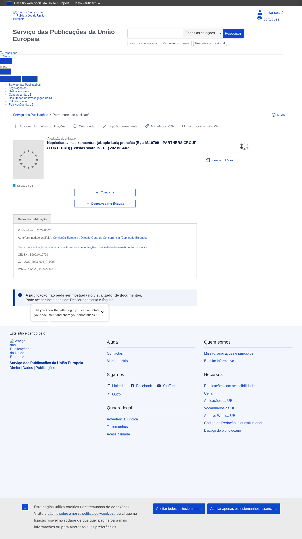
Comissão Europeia (65, 237)
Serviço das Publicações (25, 84)
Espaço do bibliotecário (222, 430)
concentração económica (43, 247)
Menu (6, 56)
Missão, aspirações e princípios (228, 353)
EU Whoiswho (18, 101)
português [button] (271, 19)
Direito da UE (25, 185)
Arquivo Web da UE (219, 416)
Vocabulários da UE (219, 408)
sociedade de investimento (117, 247)
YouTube (169, 386)
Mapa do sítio (117, 361)
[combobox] (155, 33)
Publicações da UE (21, 104)
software (141, 247)
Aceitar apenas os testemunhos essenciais (243, 509)
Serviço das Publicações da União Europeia (64, 35)
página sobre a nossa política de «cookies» (81, 513)
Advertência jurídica (122, 419)
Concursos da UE (20, 94)
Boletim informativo (219, 361)
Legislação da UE (20, 88)
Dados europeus (19, 91)
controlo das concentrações (79, 247)
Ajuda (281, 115)
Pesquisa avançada (143, 43)
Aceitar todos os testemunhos (179, 509)
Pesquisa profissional (210, 43)
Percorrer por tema (176, 43)
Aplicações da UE (218, 401)
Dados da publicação (32, 219)
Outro (116, 394)
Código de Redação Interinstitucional (233, 423)
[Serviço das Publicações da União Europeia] (30, 16)
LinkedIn (119, 386)
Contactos (115, 353)
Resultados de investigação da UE (31, 98)
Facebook (144, 386)
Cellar (209, 393)
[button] (102, 312)
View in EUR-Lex (222, 160)
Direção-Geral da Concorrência (100, 237)
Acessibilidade (118, 434)
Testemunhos (117, 427)
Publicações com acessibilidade (229, 386)
